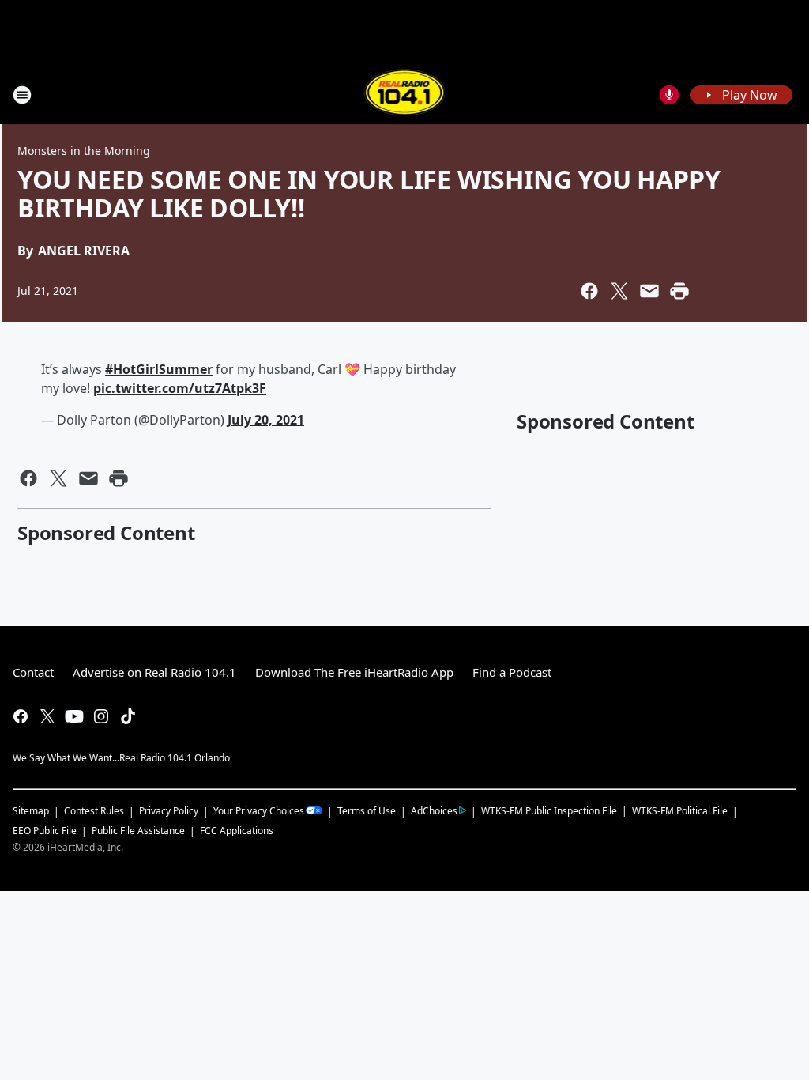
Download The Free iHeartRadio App (354, 672)
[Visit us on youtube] (74, 716)
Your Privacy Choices (258, 811)
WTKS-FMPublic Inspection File (549, 810)
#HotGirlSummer (159, 369)
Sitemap (31, 811)
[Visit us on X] (47, 716)
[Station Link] (405, 94)
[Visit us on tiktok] (128, 716)
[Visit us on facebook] (20, 716)
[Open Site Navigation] (22, 94)
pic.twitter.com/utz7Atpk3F (179, 388)
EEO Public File (45, 830)
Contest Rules (94, 811)
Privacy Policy (168, 811)
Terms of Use (366, 811)
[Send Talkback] (669, 94)
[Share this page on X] (619, 291)
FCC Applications (236, 830)
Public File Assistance (138, 830)
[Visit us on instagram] (101, 716)
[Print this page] (679, 291)
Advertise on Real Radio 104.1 (154, 672)
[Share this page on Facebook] (589, 291)
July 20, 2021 (266, 420)
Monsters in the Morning (83, 150)
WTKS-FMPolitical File (680, 811)
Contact (33, 672)
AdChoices (434, 811)
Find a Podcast (511, 672)
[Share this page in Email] (649, 291)
